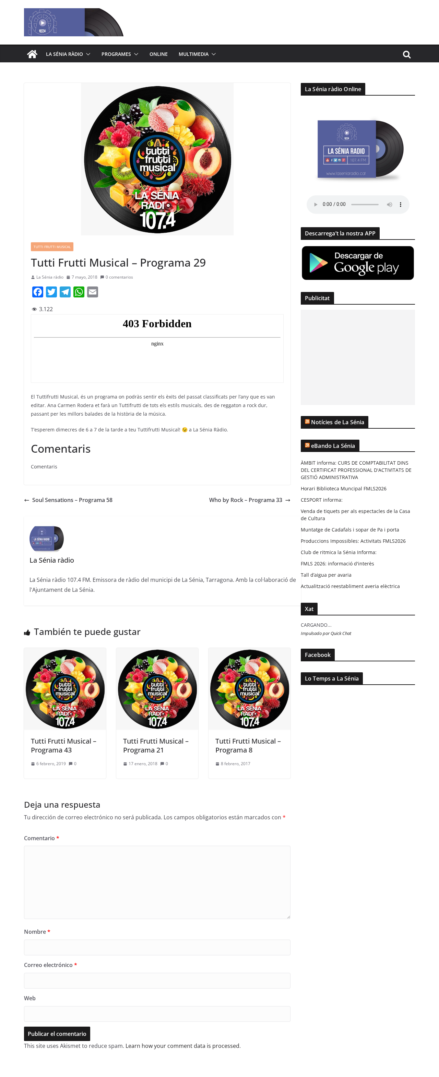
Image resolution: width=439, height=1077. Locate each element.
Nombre (37, 931)
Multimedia (194, 54)
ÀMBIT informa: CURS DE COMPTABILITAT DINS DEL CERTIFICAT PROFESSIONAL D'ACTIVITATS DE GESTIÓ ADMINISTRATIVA (356, 470)
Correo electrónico (50, 965)
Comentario (41, 838)
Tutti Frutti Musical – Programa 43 (63, 745)
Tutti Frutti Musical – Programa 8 (248, 745)
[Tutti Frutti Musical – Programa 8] (249, 653)
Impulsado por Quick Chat (326, 633)
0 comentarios (119, 277)
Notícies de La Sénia (337, 422)
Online (159, 54)
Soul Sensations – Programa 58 (72, 500)
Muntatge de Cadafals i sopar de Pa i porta (350, 529)
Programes (116, 54)
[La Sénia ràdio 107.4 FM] (32, 54)
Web (30, 998)
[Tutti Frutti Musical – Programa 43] (65, 653)
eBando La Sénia (333, 446)
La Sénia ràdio (64, 54)
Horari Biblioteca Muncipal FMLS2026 (344, 488)
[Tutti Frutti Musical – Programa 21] (157, 653)
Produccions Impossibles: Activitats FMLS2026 (353, 541)
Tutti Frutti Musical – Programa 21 (156, 745)
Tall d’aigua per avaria (326, 575)
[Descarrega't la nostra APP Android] (358, 249)
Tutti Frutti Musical (52, 246)
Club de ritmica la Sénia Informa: (339, 552)
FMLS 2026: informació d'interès (337, 563)
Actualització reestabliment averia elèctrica (350, 586)
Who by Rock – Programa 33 (245, 500)
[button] (87, 54)
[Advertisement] (358, 357)
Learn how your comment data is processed (182, 1046)
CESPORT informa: (322, 500)
